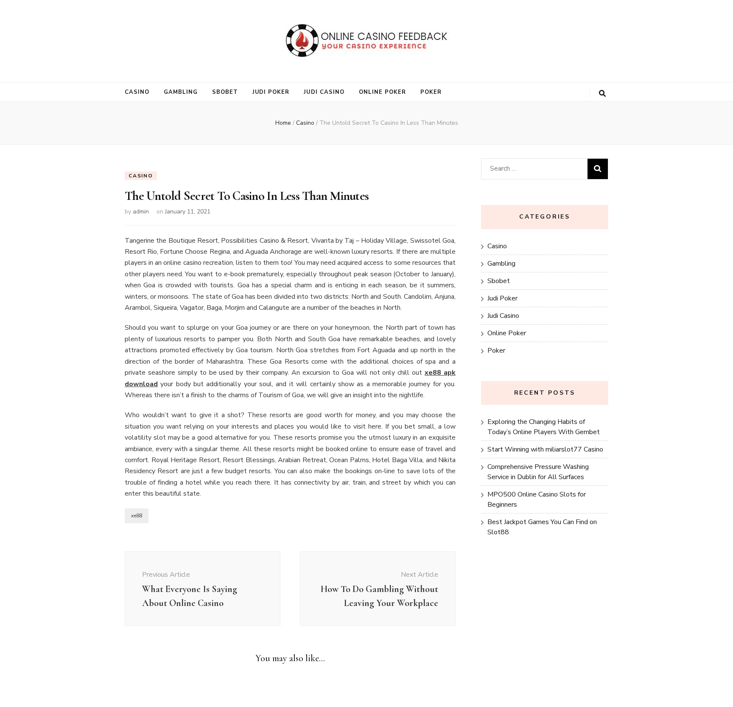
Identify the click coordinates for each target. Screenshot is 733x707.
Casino (137, 92)
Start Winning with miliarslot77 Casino (545, 449)
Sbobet (225, 92)
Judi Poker (271, 92)
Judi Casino (324, 92)
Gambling (181, 92)
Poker (431, 92)
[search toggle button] (602, 93)
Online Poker (382, 92)
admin (141, 212)
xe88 (136, 515)
